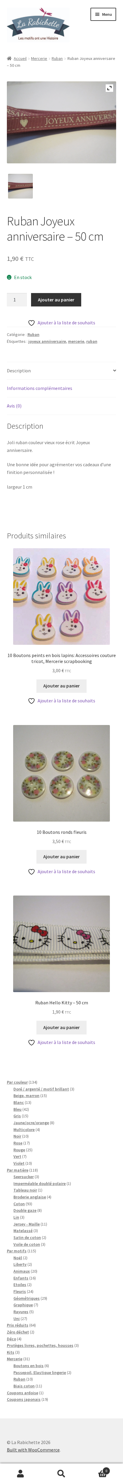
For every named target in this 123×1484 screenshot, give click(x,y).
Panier (94, 1468)
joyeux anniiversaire (47, 341)
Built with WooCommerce (33, 1450)
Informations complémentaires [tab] (39, 388)
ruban (91, 341)
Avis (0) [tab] (14, 406)
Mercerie (39, 58)
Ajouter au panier (56, 300)
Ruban (57, 58)
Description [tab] (19, 371)
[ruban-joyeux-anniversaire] (20, 186)
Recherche (61, 1474)
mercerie (76, 341)
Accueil (20, 58)
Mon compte (20, 1474)
